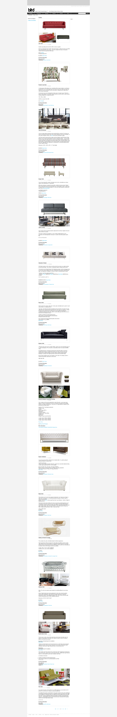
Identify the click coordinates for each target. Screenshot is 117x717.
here (52, 135)
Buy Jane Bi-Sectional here (48, 152)
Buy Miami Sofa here (47, 515)
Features (61, 13)
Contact (80, 6)
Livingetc (42, 100)
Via (42, 665)
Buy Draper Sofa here (47, 197)
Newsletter (87, 6)
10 (65, 708)
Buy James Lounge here (47, 244)
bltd (31, 10)
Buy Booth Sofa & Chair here (48, 664)
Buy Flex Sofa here (46, 704)
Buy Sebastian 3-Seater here (48, 284)
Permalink (49, 44)
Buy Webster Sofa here (47, 605)
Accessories (39, 13)
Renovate (46, 13)
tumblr (57, 714)
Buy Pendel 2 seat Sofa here (48, 105)
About (75, 6)
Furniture (30, 13)
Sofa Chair (61, 274)
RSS (83, 6)
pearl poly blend (46, 188)
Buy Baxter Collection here (48, 474)
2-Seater (51, 274)
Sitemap (72, 6)
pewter (42, 52)
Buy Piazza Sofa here (47, 324)
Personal (54, 13)
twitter (51, 714)
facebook (54, 714)
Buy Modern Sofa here (47, 365)
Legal (78, 6)
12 (55, 708)
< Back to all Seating (32, 20)
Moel (46, 500)
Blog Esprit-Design (43, 423)
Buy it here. (45, 55)
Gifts (68, 13)
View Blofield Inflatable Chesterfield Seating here (48, 427)
